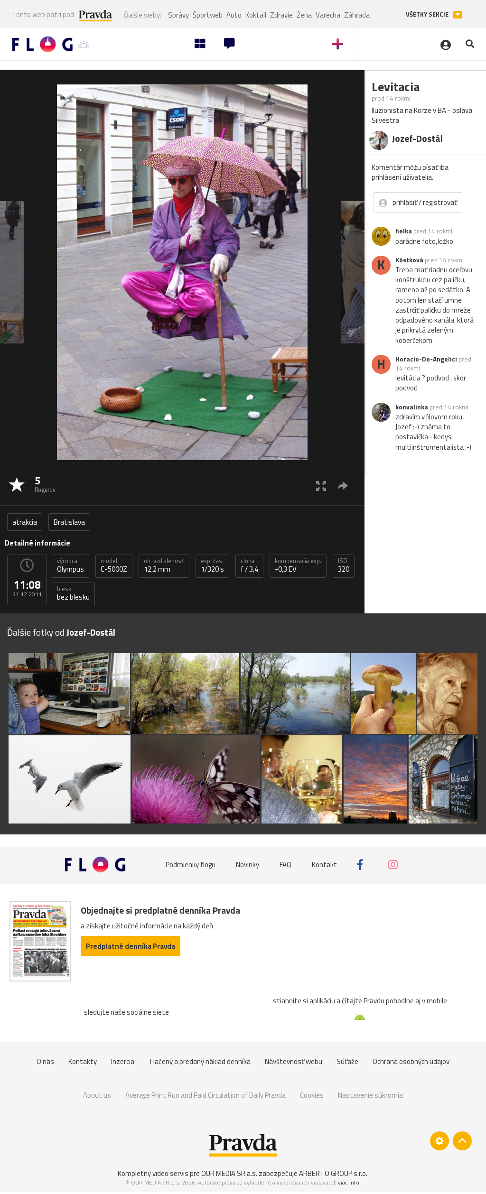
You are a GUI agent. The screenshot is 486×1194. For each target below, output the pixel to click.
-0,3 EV (298, 565)
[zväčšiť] (321, 486)
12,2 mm (164, 565)
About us (97, 1095)
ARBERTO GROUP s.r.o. (333, 1173)
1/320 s (212, 565)
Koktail (255, 14)
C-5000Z (114, 565)
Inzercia (122, 1061)
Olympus (70, 565)
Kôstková (409, 260)
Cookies (312, 1095)
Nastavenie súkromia (370, 1095)
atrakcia (24, 522)
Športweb (208, 14)
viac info (348, 1182)
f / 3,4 (249, 565)
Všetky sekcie (428, 14)
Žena (304, 14)
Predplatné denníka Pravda (130, 946)
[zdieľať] (343, 486)
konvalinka (411, 407)
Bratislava (69, 522)
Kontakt (324, 864)
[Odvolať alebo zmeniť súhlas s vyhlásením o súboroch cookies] (439, 1140)
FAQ (285, 864)
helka (403, 231)
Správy (178, 14)
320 (343, 565)
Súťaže (347, 1061)
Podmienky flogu (190, 864)
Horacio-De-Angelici (426, 359)
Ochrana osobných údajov (411, 1061)
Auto (234, 14)
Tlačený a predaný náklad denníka (200, 1061)
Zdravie (281, 14)
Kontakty (82, 1061)
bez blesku (73, 593)
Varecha (328, 14)
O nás (45, 1061)
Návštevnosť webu (293, 1061)
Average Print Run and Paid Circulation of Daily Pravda (205, 1095)
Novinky (247, 864)
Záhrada (357, 14)
